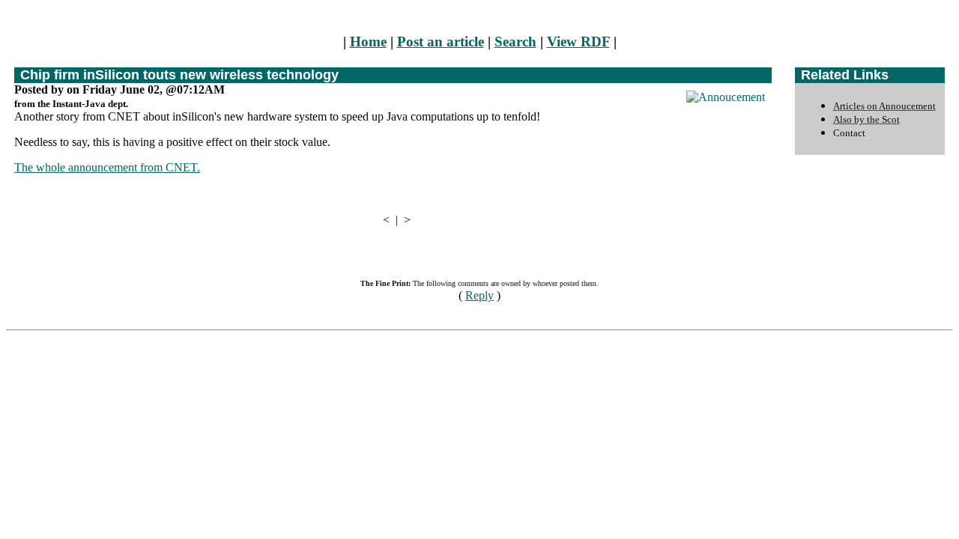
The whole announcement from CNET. (107, 167)
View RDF (578, 41)
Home (368, 41)
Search (515, 41)
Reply (479, 295)
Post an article (440, 41)
